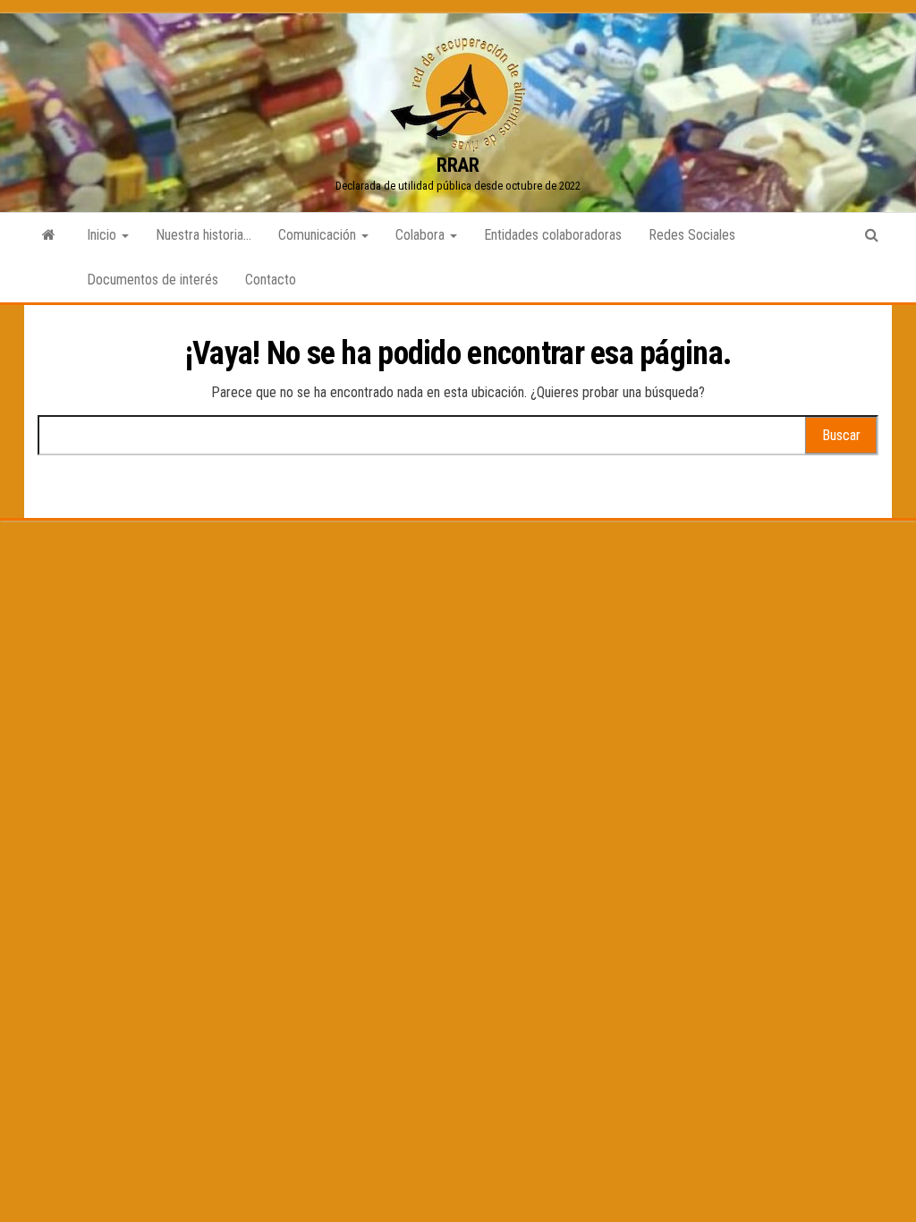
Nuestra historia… (203, 234)
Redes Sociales (692, 234)
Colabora (421, 234)
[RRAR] (48, 235)
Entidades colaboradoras (553, 234)
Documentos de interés (152, 279)
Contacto (270, 279)
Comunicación (319, 234)
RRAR (458, 165)
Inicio (103, 234)
